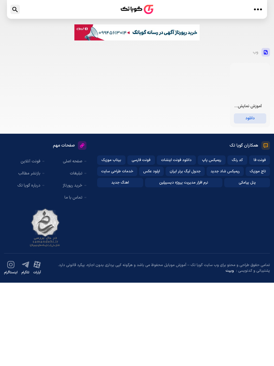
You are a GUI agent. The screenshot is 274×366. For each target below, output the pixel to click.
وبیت (230, 271)
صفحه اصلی (72, 161)
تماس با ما (73, 198)
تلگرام (25, 272)
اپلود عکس (151, 171)
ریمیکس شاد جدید (225, 171)
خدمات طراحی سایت (117, 171)
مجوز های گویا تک (45, 227)
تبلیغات (76, 173)
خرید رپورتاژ (72, 185)
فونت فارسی (141, 160)
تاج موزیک (258, 171)
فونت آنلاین (30, 161)
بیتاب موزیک (111, 160)
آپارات (37, 272)
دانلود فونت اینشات (176, 160)
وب (255, 52)
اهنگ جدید (120, 182)
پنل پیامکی (247, 182)
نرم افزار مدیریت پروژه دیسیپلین (183, 182)
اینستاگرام (11, 272)
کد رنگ (237, 160)
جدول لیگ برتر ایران (185, 171)
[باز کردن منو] (258, 9)
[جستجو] (15, 9)
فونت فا (260, 160)
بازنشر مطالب (29, 173)
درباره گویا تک (28, 185)
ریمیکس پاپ (211, 160)
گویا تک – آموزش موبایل (137, 9)
